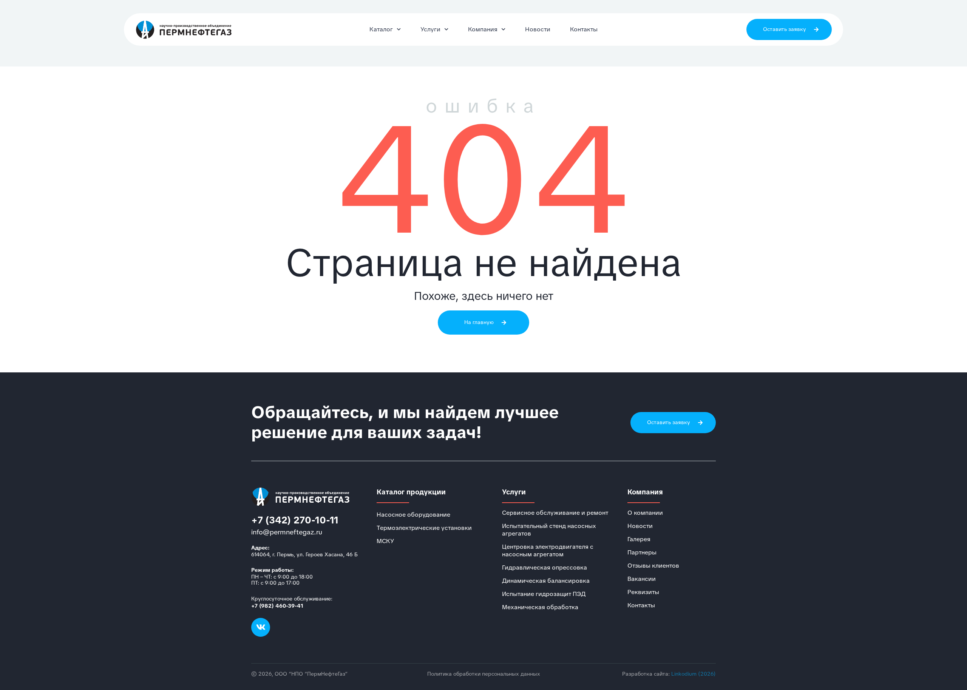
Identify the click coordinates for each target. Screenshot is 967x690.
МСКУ (385, 541)
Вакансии (641, 579)
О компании (645, 513)
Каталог (381, 29)
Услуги (430, 29)
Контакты (584, 29)
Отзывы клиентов (653, 566)
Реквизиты (643, 592)
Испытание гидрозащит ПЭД (543, 594)
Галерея (638, 539)
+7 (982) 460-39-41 (277, 605)
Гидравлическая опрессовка (544, 567)
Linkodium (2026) (693, 673)
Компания (482, 29)
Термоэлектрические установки (424, 528)
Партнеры (642, 552)
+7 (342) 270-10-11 (294, 520)
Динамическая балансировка (546, 581)
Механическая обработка (540, 607)
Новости (537, 29)
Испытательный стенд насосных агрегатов (549, 529)
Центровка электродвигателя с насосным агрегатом (547, 550)
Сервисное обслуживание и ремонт (555, 513)
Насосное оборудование (413, 515)
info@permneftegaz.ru (286, 532)
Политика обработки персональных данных (483, 673)
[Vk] (260, 627)
